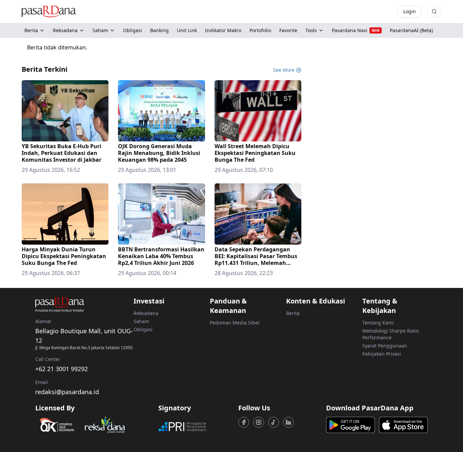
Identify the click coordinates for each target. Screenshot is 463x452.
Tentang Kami (378, 322)
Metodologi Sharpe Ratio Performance (390, 334)
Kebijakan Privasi (381, 354)
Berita (31, 30)
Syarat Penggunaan (384, 345)
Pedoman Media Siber (235, 322)
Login (409, 11)
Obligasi (143, 329)
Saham (100, 30)
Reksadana (65, 30)
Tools (311, 30)
